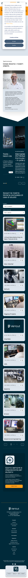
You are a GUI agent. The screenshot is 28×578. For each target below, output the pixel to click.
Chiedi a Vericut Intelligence (16, 573)
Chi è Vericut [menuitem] (14, 549)
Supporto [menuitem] (14, 538)
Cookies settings (14, 37)
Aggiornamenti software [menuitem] (14, 543)
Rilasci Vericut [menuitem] (14, 540)
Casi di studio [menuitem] (14, 530)
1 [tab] (3, 183)
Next (23, 183)
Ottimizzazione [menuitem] (14, 524)
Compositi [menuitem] (14, 525)
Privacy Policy (9, 23)
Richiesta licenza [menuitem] (14, 542)
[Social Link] (13, 564)
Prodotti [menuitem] (14, 520)
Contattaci (14, 486)
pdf (19, 177)
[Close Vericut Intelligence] (25, 567)
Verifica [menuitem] (14, 522)
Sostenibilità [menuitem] (14, 532)
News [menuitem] (14, 553)
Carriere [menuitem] (14, 550)
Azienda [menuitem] (14, 546)
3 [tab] (6, 183)
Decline (14, 45)
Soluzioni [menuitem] (14, 528)
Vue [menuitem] (14, 552)
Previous (19, 183)
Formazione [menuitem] (14, 535)
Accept (14, 41)
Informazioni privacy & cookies (19, 561)
